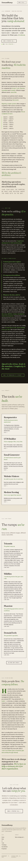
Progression (4, 848)
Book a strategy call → (9, 41)
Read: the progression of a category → (12, 375)
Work (3, 839)
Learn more (7, 567)
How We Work (5, 846)
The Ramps (4, 844)
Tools (3, 843)
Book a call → (21, 2)
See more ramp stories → (14, 662)
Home (3, 837)
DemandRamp (7, 2)
